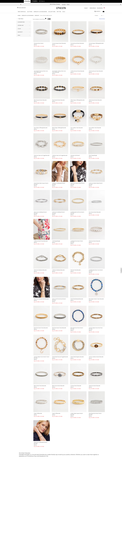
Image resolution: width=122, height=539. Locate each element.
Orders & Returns (93, 7)
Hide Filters (20, 18)
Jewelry (37, 15)
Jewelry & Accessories (28, 15)
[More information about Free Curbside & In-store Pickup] (45, 18)
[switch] (49, 19)
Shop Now (71, 4)
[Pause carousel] (120, 4)
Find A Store (102, 18)
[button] (103, 11)
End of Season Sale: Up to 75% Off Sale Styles (56, 4)
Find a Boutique (100, 7)
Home (19, 15)
